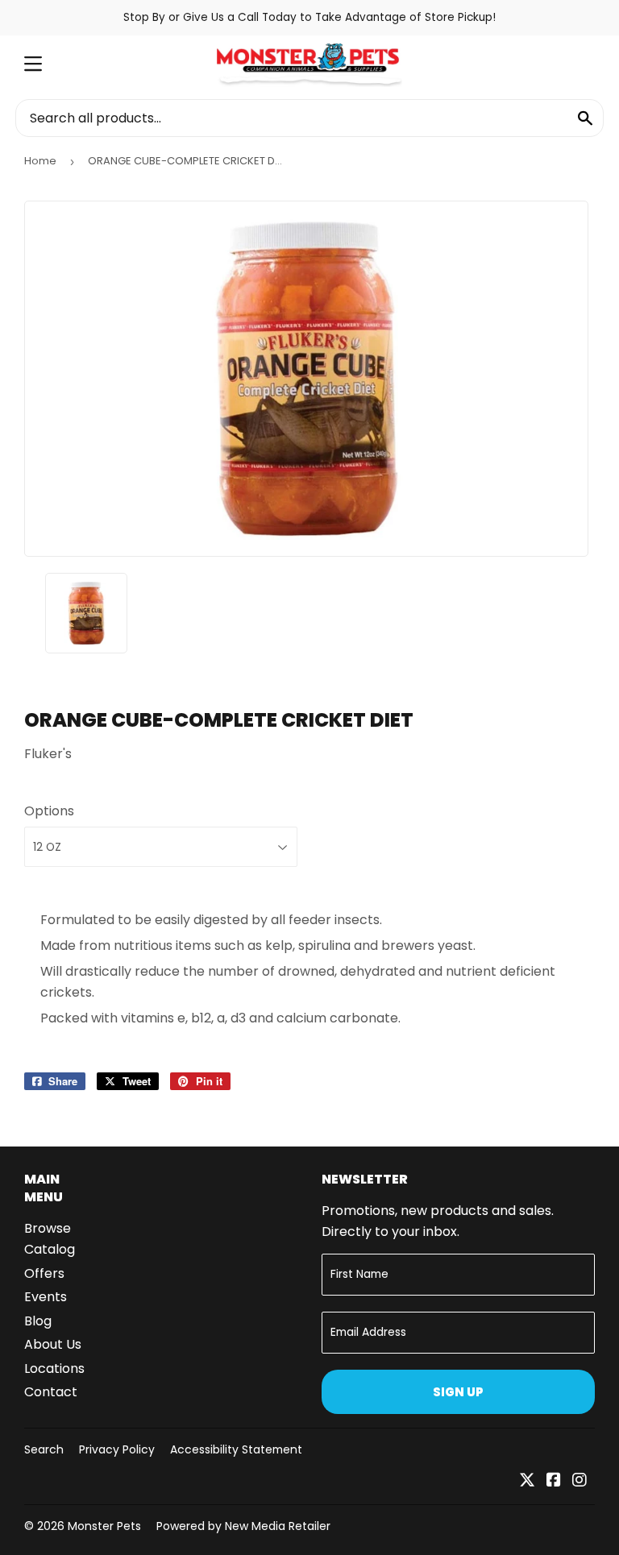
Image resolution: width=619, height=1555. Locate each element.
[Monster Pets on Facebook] (553, 1481)
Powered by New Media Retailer (243, 1526)
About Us (52, 1344)
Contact (50, 1392)
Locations (54, 1368)
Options (49, 811)
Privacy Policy (117, 1449)
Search (44, 1449)
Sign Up (458, 1391)
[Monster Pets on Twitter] (527, 1481)
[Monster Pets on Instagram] (579, 1481)
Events (45, 1297)
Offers (44, 1273)
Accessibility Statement (236, 1449)
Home (40, 160)
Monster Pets (104, 1526)
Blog (38, 1321)
